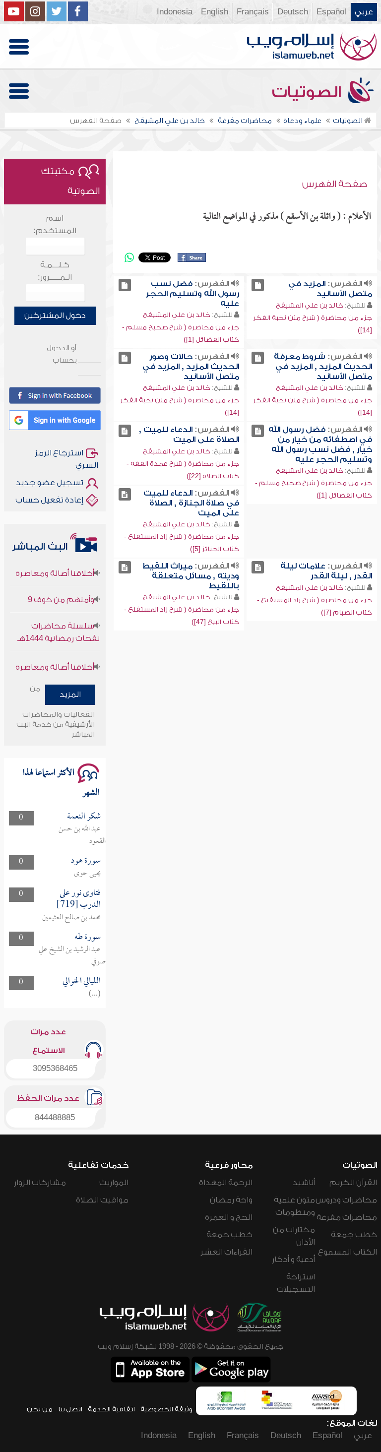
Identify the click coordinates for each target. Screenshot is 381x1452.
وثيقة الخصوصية (166, 1409)
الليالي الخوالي (82, 981)
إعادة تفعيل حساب (49, 500)
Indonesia (174, 11)
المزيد (70, 694)
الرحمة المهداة (226, 1182)
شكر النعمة (84, 816)
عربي (364, 11)
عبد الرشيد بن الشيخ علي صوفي (72, 956)
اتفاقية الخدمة (111, 1409)
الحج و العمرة (229, 1217)
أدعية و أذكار (293, 1259)
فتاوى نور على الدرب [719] (79, 899)
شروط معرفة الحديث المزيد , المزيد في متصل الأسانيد (323, 366)
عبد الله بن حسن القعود (82, 835)
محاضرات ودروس (346, 1200)
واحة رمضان (231, 1200)
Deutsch (292, 11)
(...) (95, 994)
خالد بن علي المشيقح (309, 305)
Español (331, 11)
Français (253, 11)
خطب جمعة (354, 1234)
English (214, 11)
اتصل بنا (70, 1409)
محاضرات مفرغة (347, 1217)
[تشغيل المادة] (258, 285)
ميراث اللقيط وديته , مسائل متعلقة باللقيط (190, 576)
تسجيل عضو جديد (49, 482)
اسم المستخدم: (54, 224)
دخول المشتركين (55, 315)
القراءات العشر (226, 1252)
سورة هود (86, 861)
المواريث (113, 1182)
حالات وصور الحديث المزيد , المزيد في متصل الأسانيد (190, 366)
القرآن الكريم (353, 1182)
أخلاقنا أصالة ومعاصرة (54, 562)
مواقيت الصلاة (102, 1200)
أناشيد (304, 1182)
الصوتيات (308, 92)
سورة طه (87, 937)
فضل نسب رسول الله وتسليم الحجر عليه (192, 293)
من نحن (40, 1409)
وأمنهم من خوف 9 (61, 588)
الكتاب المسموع (347, 1252)
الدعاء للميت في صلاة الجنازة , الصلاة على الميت (191, 503)
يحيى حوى (87, 874)
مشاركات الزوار (40, 1182)
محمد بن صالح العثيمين (71, 918)
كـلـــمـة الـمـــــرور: (55, 271)
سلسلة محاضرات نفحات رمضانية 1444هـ (58, 621)
